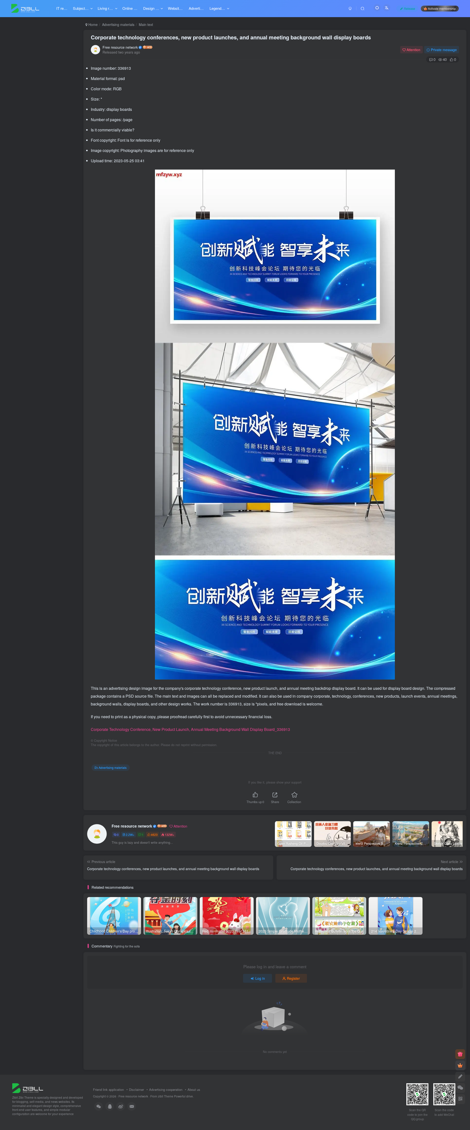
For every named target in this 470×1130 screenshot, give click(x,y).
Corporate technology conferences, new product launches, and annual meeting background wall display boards (231, 37)
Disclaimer (136, 1089)
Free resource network (120, 47)
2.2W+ (130, 834)
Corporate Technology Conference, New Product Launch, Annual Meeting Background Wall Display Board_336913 (190, 729)
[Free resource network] (27, 1087)
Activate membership (442, 8)
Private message (444, 49)
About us (194, 1089)
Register (293, 978)
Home (92, 24)
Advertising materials (118, 24)
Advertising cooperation (165, 1089)
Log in (260, 978)
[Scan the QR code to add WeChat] (460, 1088)
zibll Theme (166, 1096)
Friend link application (108, 1089)
